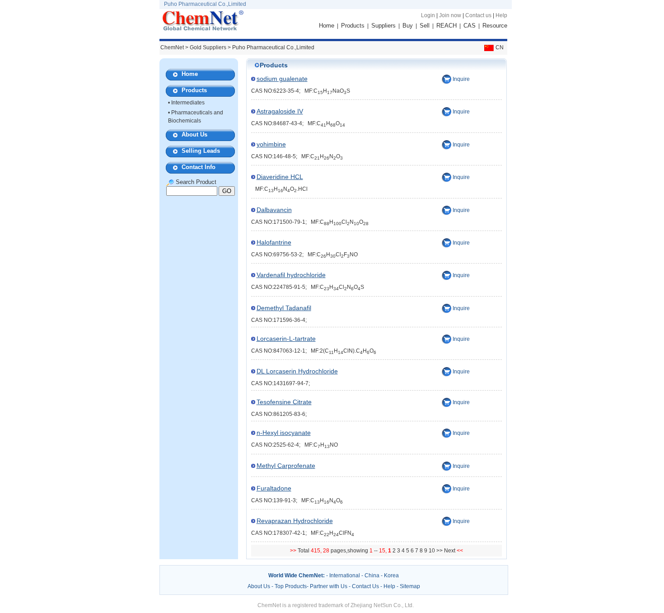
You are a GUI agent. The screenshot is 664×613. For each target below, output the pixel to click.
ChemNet (172, 47)
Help (501, 15)
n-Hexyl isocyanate (284, 432)
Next (450, 550)
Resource (494, 25)
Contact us (478, 15)
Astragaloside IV (280, 111)
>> (440, 550)
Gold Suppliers (208, 47)
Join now (450, 15)
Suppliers (383, 25)
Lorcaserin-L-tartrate (286, 338)
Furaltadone (274, 488)
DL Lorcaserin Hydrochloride (297, 371)
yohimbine (271, 144)
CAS (469, 25)
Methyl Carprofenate (286, 465)
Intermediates (188, 102)
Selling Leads (201, 150)
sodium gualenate (282, 78)
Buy (407, 25)
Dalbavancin (274, 209)
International (344, 575)
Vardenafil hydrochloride (291, 274)
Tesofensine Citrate (284, 402)
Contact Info (198, 167)
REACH (446, 25)
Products (353, 25)
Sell (425, 25)
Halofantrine (274, 242)
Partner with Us (329, 586)
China (372, 575)
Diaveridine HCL (280, 176)
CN (500, 47)
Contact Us (365, 586)
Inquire (461, 79)
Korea (391, 575)
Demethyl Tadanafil (284, 307)
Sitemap (410, 586)
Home (326, 25)
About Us (194, 134)
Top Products (291, 586)
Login (428, 15)
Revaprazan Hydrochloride (295, 520)
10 (432, 550)
